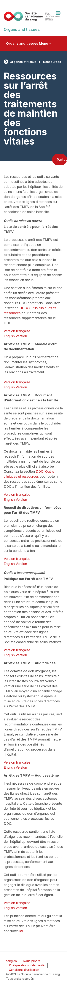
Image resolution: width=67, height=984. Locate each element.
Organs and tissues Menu (27, 43)
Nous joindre (31, 961)
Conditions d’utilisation (24, 970)
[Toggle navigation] (58, 13)
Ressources (52, 62)
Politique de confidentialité (26, 965)
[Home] (32, 16)
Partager (62, 159)
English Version (15, 336)
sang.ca (11, 961)
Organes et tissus (23, 62)
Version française (17, 331)
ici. (21, 931)
